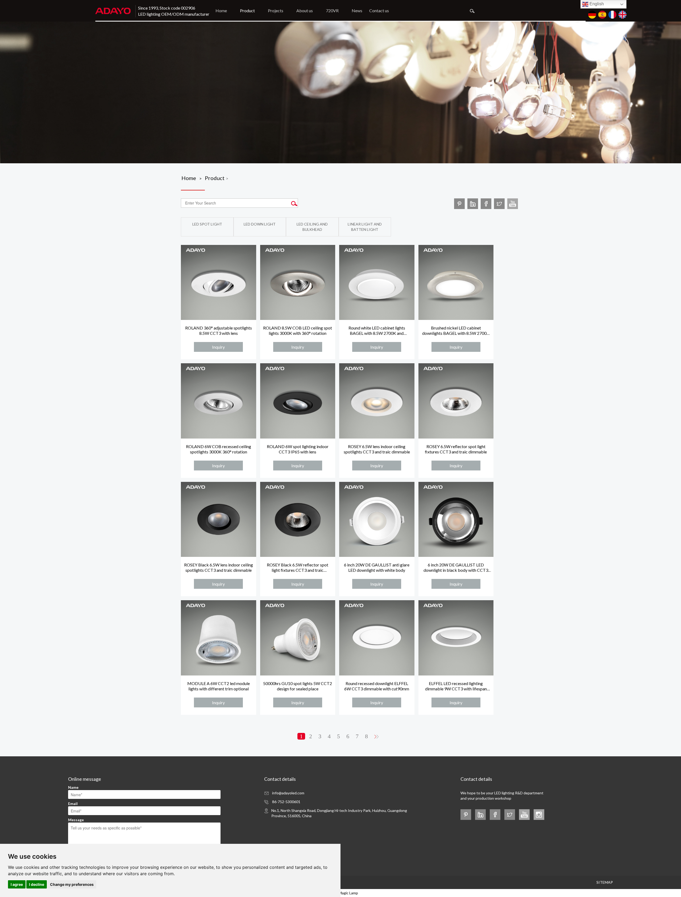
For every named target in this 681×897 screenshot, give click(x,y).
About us (304, 10)
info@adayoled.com (288, 793)
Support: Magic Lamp (340, 893)
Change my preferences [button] (72, 884)
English (596, 4)
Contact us (379, 10)
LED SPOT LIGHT (207, 224)
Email (73, 803)
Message (76, 819)
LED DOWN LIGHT (260, 224)
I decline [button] (36, 884)
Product (247, 10)
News (357, 10)
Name (73, 787)
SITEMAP (604, 882)
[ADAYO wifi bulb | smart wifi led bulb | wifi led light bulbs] (512, 203)
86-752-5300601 (286, 801)
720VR (332, 10)
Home (221, 10)
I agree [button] (17, 884)
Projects (275, 10)
